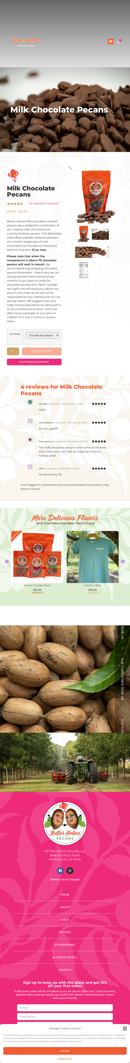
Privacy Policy (65, 1058)
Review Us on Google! (65, 879)
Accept (65, 1050)
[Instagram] (70, 870)
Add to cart (41, 351)
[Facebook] (60, 870)
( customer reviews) (43, 203)
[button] (125, 1028)
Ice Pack (15, 334)
